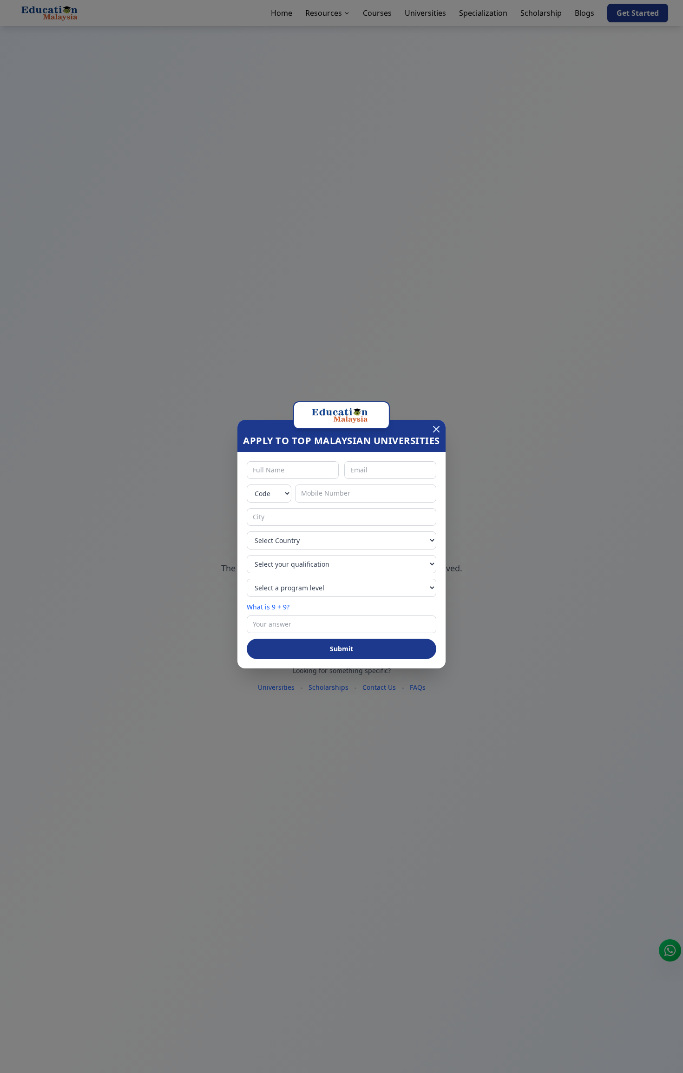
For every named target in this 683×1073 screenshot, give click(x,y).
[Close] (436, 429)
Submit (341, 648)
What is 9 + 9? (268, 606)
